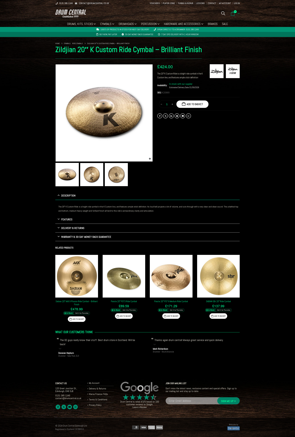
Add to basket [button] (78, 319)
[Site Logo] (70, 13)
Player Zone (169, 3)
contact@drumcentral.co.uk (94, 3)
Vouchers (155, 3)
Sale (225, 24)
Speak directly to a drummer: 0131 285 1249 (178, 29)
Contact (212, 3)
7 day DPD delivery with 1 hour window (180, 34)
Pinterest (177, 115)
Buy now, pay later (108, 34)
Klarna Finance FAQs (98, 394)
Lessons (200, 3)
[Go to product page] (76, 276)
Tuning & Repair (185, 3)
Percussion (149, 24)
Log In (237, 3)
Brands (213, 24)
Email (182, 115)
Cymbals (105, 24)
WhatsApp (188, 115)
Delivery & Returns (97, 388)
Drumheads (126, 24)
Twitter (165, 115)
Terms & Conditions (98, 399)
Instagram (75, 407)
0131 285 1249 (66, 3)
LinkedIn (171, 115)
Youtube (69, 407)
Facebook (159, 115)
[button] (223, 13)
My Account (225, 3)
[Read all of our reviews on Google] (139, 388)
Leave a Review (139, 407)
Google (149, 404)
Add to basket (195, 104)
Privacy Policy (95, 405)
